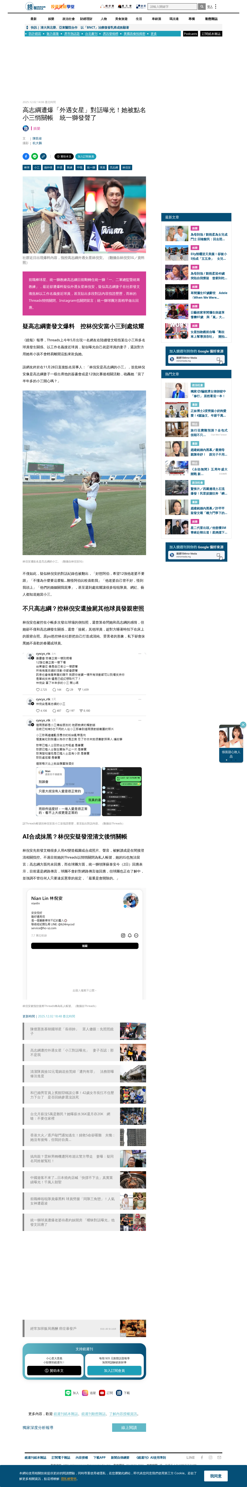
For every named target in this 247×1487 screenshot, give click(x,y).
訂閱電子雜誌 (61, 1457)
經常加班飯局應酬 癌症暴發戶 (53, 1328)
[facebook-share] (26, 156)
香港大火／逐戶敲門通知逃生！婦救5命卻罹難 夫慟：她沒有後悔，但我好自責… (73, 1137)
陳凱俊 (37, 138)
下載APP (99, 1457)
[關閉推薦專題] (243, 725)
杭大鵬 (37, 143)
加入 (76, 1393)
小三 (37, 167)
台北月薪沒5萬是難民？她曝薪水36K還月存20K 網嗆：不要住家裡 (70, 1116)
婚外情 (48, 167)
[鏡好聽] (107, 6)
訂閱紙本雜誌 (211, 34)
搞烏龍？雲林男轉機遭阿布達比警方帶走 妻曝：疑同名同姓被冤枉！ (72, 1158)
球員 (102, 167)
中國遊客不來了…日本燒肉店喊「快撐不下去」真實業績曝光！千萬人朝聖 (71, 1179)
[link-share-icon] (43, 156)
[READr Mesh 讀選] (141, 6)
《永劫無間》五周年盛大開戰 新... (209, 471)
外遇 (59, 167)
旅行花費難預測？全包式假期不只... (209, 432)
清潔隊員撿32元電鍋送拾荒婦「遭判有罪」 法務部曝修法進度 (72, 1073)
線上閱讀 (129, 1427)
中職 (79, 167)
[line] (190, 1457)
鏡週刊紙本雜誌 (66, 1413)
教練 (69, 167)
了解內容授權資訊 (123, 1413)
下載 (127, 1393)
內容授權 (82, 1457)
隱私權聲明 (68, 1479)
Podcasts (190, 34)
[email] (219, 1457)
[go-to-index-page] (35, 6)
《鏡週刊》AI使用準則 (150, 1457)
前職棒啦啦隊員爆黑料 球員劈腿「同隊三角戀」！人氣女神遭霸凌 (72, 1201)
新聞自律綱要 (120, 1457)
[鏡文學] (125, 6)
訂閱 (110, 1393)
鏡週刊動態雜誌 (93, 1413)
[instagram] (210, 1457)
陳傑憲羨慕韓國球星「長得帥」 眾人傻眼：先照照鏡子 (72, 1031)
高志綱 (114, 167)
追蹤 (93, 1393)
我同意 (216, 1476)
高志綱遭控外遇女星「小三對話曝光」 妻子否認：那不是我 (72, 1052)
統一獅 (91, 167)
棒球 (27, 167)
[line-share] (34, 156)
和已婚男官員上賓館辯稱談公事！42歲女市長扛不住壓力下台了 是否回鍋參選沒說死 (72, 1095)
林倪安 (127, 167)
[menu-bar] (216, 6)
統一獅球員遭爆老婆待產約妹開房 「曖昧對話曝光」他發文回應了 (72, 1222)
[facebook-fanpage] (202, 1457)
